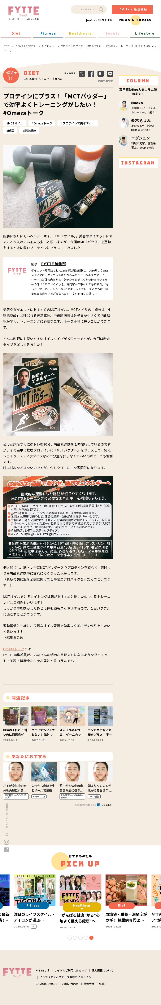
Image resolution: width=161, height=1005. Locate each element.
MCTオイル (15, 123)
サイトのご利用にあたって (70, 970)
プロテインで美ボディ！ (78, 123)
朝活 (11, 130)
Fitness (48, 33)
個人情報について (102, 970)
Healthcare (80, 33)
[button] (70, 938)
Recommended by (85, 805)
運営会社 (88, 984)
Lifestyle (145, 33)
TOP (6, 46)
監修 (102, 984)
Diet (16, 33)
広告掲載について (46, 984)
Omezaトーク (43, 123)
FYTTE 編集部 (53, 264)
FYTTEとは (42, 970)
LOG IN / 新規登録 (132, 9)
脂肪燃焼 (30, 130)
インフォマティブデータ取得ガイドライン (65, 977)
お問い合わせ (70, 984)
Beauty (112, 33)
